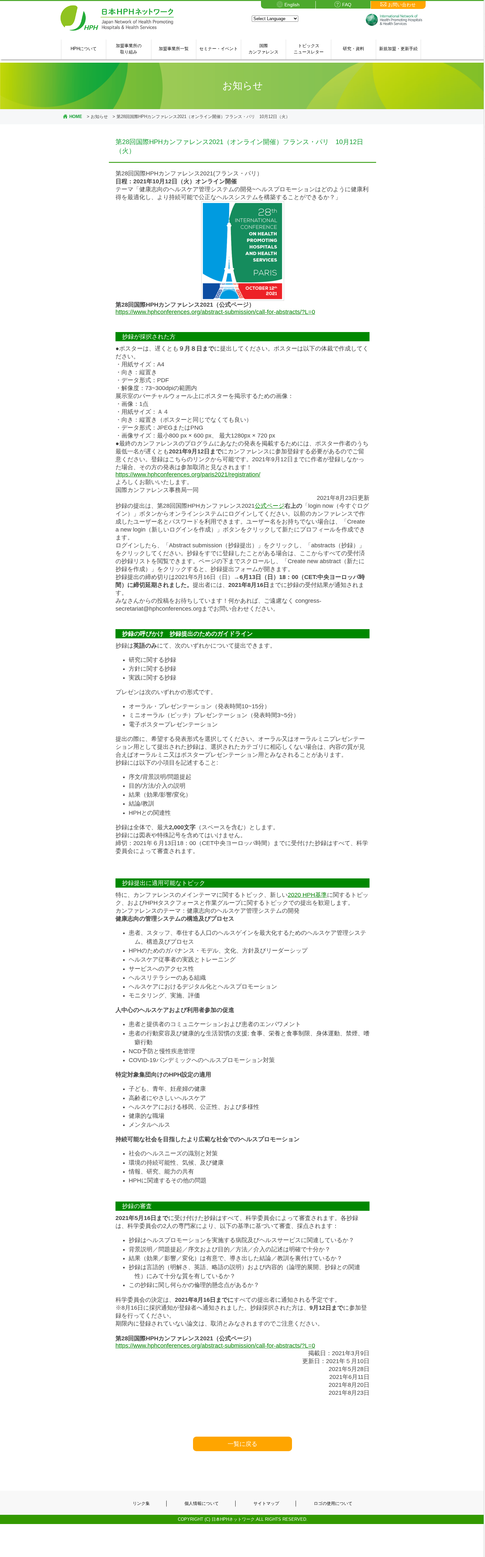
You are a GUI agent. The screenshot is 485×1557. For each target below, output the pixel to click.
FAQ (346, 4)
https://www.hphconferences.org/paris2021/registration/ (187, 474)
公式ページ (269, 506)
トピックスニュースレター (309, 49)
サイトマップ (266, 1503)
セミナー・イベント (218, 48)
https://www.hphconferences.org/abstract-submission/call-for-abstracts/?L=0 (215, 312)
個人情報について (201, 1503)
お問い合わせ (402, 4)
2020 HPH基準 (307, 895)
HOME (75, 116)
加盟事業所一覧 (174, 48)
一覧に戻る (242, 1444)
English (292, 4)
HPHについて (84, 48)
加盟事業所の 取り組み (129, 49)
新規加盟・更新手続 (398, 48)
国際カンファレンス (263, 49)
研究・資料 (353, 48)
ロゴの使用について (333, 1503)
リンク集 (141, 1503)
